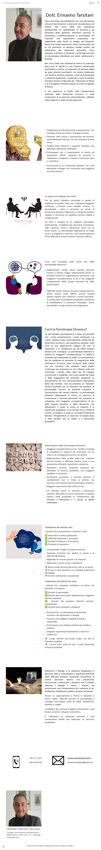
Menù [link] (91, 3)
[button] (98, 2)
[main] (69, 57)
